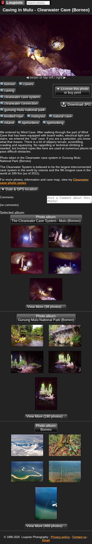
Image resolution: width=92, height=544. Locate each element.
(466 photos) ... (46, 526)
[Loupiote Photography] (2, 3)
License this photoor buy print (74, 90)
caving (9, 90)
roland (9, 123)
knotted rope (13, 116)
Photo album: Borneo (46, 427)
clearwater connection (21, 103)
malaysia (38, 116)
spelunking (55, 123)
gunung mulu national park (24, 110)
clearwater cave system (22, 97)
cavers (28, 84)
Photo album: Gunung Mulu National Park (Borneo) (46, 318)
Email (46, 540)
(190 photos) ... (46, 416)
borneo (9, 84)
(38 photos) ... (46, 307)
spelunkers (30, 123)
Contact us (79, 537)
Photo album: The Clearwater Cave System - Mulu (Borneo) (46, 219)
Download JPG (79, 104)
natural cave (62, 116)
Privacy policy (60, 537)
